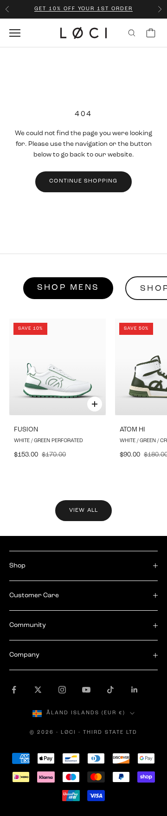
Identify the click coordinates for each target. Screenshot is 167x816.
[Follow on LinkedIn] (134, 689)
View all (83, 510)
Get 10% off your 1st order (83, 9)
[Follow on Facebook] (14, 689)
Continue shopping (83, 181)
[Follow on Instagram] (62, 689)
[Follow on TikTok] (110, 689)
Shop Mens (68, 288)
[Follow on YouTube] (86, 689)
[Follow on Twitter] (38, 689)
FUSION (26, 429)
